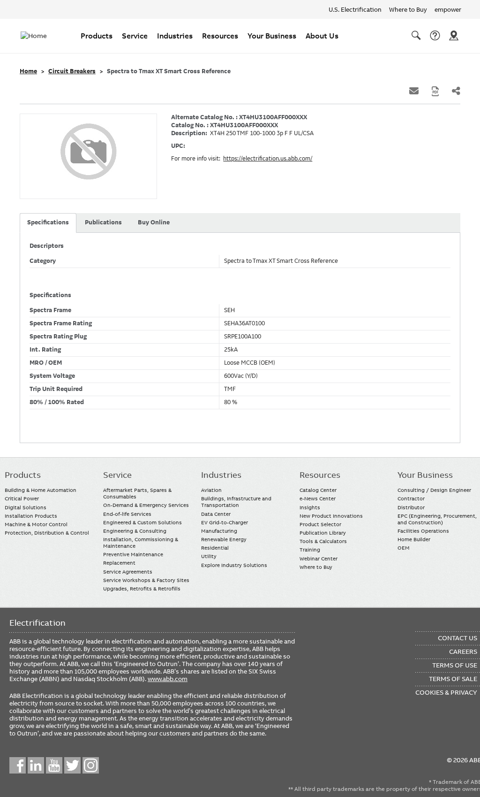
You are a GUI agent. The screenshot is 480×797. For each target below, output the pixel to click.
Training (310, 549)
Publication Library (323, 532)
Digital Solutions (25, 507)
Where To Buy (453, 35)
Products (96, 35)
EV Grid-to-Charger (224, 522)
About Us (322, 35)
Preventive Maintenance (133, 554)
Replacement (119, 562)
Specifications (48, 222)
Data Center (216, 514)
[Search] (416, 35)
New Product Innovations (331, 516)
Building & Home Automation (40, 490)
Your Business (272, 35)
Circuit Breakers (72, 71)
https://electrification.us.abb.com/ (267, 158)
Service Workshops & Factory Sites (146, 580)
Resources (220, 35)
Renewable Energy (224, 539)
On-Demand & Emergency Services (146, 505)
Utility (209, 556)
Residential (215, 547)
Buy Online (154, 222)
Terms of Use (454, 665)
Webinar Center (319, 558)
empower (448, 9)
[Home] (39, 35)
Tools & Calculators (323, 541)
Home (28, 71)
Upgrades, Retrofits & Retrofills (141, 588)
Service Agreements (127, 571)
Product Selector (320, 524)
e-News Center (318, 498)
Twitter (72, 765)
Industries (175, 35)
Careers (463, 651)
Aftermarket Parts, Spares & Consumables (137, 493)
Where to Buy (408, 9)
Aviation (211, 490)
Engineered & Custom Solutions (142, 522)
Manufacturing (219, 531)
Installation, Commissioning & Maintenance (140, 542)
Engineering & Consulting (134, 531)
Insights (310, 507)
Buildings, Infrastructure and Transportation (236, 501)
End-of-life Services (127, 514)
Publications (103, 222)
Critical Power (22, 498)
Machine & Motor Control (36, 524)
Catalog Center (318, 490)
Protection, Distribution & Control (47, 532)
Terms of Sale (453, 678)
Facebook (17, 765)
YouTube (54, 765)
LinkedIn (36, 765)
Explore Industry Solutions (234, 565)
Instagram (90, 765)
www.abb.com (168, 678)
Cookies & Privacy (446, 692)
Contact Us (435, 35)
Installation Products (31, 516)
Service (135, 35)
